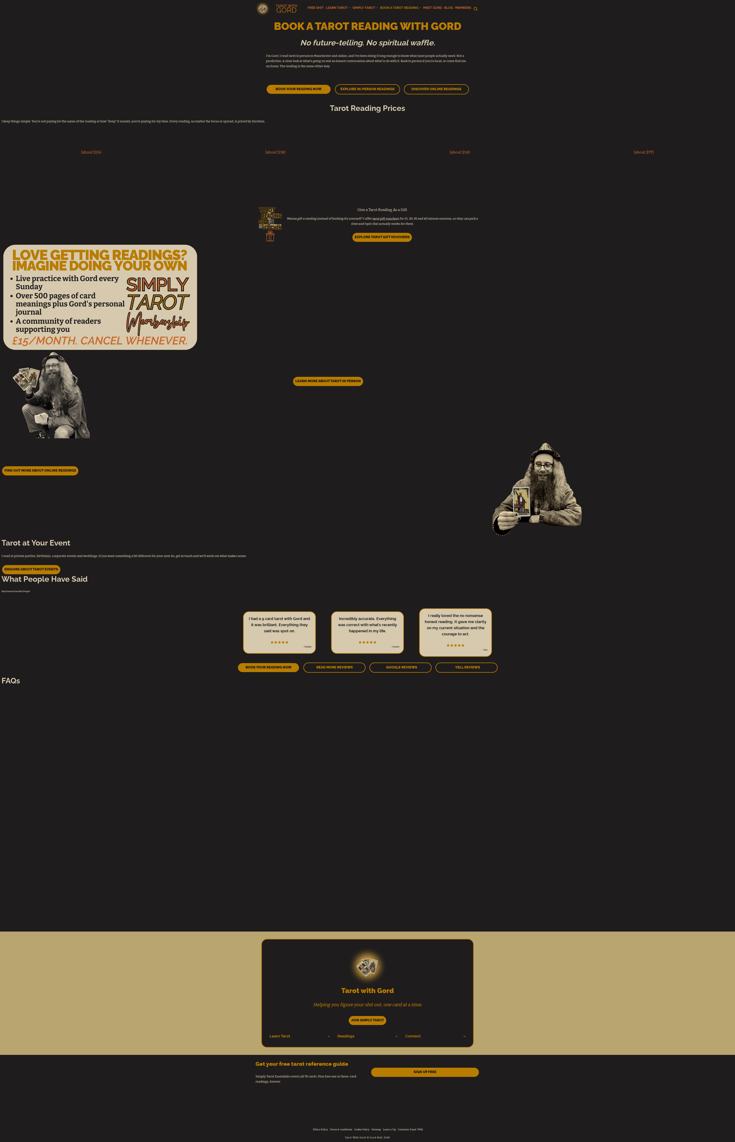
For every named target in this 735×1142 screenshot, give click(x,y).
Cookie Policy (361, 1129)
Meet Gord (432, 7)
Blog (448, 7)
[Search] (476, 9)
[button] (349, 8)
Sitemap (376, 1129)
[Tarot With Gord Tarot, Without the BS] (277, 9)
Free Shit (316, 7)
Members (463, 7)
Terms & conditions (341, 1129)
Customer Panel (407, 1129)
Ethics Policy (320, 1129)
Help (420, 1129)
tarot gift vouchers (385, 218)
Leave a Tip (389, 1129)
